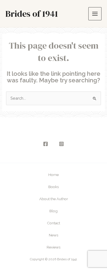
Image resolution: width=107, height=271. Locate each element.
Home (53, 174)
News (53, 235)
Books (53, 187)
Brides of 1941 (31, 14)
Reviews (53, 247)
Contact (53, 223)
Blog (53, 211)
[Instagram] (61, 143)
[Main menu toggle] (95, 13)
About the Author (53, 199)
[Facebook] (45, 143)
